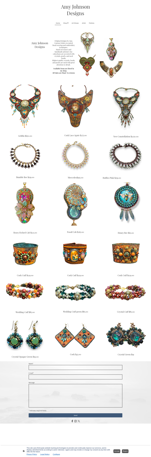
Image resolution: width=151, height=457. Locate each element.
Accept (116, 451)
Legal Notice (45, 454)
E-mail (31, 373)
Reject (125, 451)
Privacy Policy (32, 454)
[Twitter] (79, 421)
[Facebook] (72, 421)
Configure (56, 454)
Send (75, 415)
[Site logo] (75, 18)
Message (32, 382)
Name (31, 364)
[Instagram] (75, 421)
